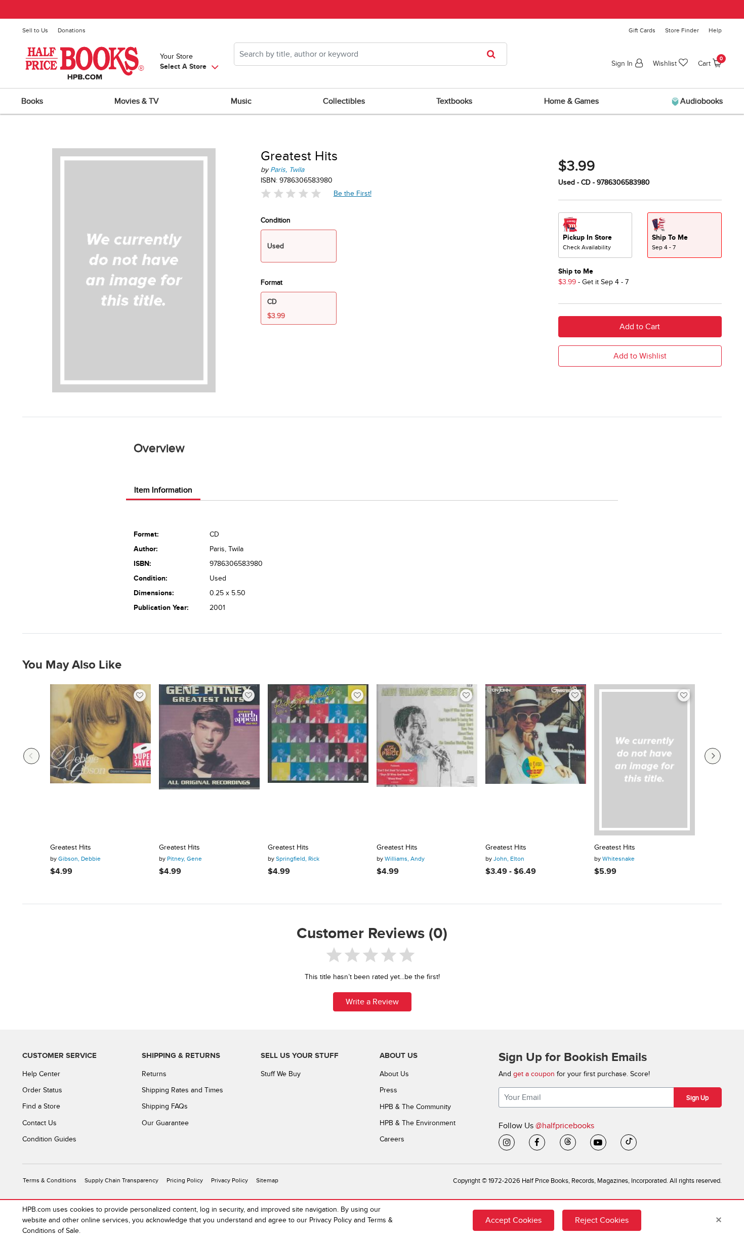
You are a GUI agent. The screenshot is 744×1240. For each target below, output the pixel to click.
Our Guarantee (165, 1123)
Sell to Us (35, 30)
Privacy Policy (229, 1180)
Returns (154, 1074)
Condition (276, 220)
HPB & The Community (415, 1106)
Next (713, 756)
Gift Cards (642, 30)
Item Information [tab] (163, 490)
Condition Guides (49, 1139)
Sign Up (697, 1098)
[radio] (595, 235)
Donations (72, 30)
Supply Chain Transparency (121, 1180)
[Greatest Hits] (100, 759)
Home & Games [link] (571, 101)
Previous (31, 756)
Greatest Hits (70, 848)
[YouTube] (598, 1142)
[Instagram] (507, 1142)
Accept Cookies (513, 1220)
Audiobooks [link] (700, 101)
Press (388, 1090)
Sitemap (267, 1180)
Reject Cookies (602, 1220)
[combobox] (370, 54)
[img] (291, 193)
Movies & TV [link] (136, 101)
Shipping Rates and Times (182, 1090)
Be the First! (353, 193)
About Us (394, 1074)
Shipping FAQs (165, 1106)
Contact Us (39, 1123)
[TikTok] (629, 1142)
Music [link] (241, 101)
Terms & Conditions (49, 1180)
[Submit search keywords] (494, 54)
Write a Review (372, 1002)
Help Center (41, 1074)
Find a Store (41, 1106)
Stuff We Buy (281, 1074)
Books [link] (32, 101)
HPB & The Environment (418, 1123)
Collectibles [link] (344, 101)
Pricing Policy (185, 1180)
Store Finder (682, 30)
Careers (392, 1139)
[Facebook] (537, 1142)
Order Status (42, 1090)
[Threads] (568, 1142)
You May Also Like (71, 665)
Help (715, 30)
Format (271, 282)
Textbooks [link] (454, 101)
